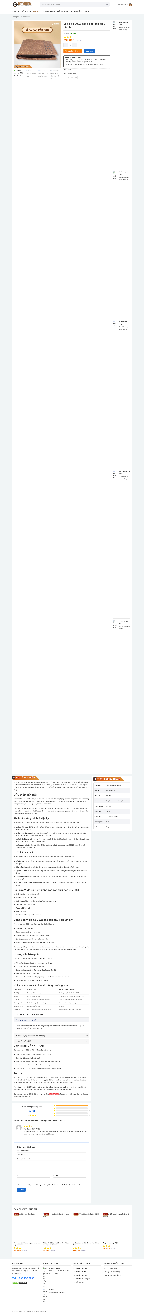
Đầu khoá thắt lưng (48, 11)
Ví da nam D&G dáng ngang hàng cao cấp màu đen (27, 1244)
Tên (18, 1176)
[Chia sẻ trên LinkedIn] (75, 77)
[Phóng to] (16, 66)
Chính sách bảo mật (80, 1268)
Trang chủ (15, 11)
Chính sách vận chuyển (81, 1279)
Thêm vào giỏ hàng (73, 51)
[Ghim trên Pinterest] (72, 77)
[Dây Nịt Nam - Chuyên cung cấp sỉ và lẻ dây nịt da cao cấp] (22, 4)
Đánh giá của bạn (23, 1150)
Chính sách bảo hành (80, 1275)
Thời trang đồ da (76, 11)
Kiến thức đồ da (62, 11)
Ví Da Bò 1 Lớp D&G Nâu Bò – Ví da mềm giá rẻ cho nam (56, 1244)
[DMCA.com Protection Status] (19, 1282)
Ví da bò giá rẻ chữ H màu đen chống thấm (86, 1244)
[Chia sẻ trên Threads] (68, 77)
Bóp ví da (36, 11)
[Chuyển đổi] (87, 1020)
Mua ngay (90, 51)
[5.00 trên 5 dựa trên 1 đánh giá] (86, 37)
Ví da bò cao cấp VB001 (111, 1243)
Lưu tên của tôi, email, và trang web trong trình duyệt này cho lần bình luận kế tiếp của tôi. (50, 1185)
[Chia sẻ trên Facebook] (65, 77)
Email (55, 1176)
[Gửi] (107, 4)
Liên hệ (86, 11)
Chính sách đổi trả (79, 1272)
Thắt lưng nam (26, 11)
